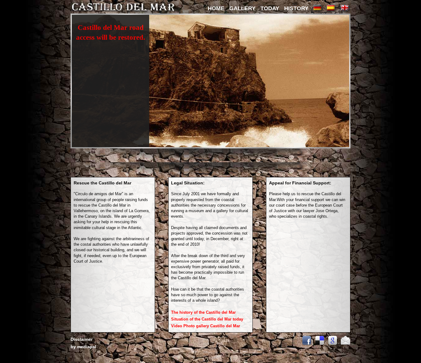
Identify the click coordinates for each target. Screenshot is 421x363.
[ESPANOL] (330, 12)
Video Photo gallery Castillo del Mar (205, 326)
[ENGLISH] (344, 12)
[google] (331, 344)
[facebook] (305, 344)
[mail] (343, 344)
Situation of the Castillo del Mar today (207, 319)
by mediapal (83, 346)
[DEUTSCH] (317, 12)
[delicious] (318, 344)
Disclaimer (81, 339)
